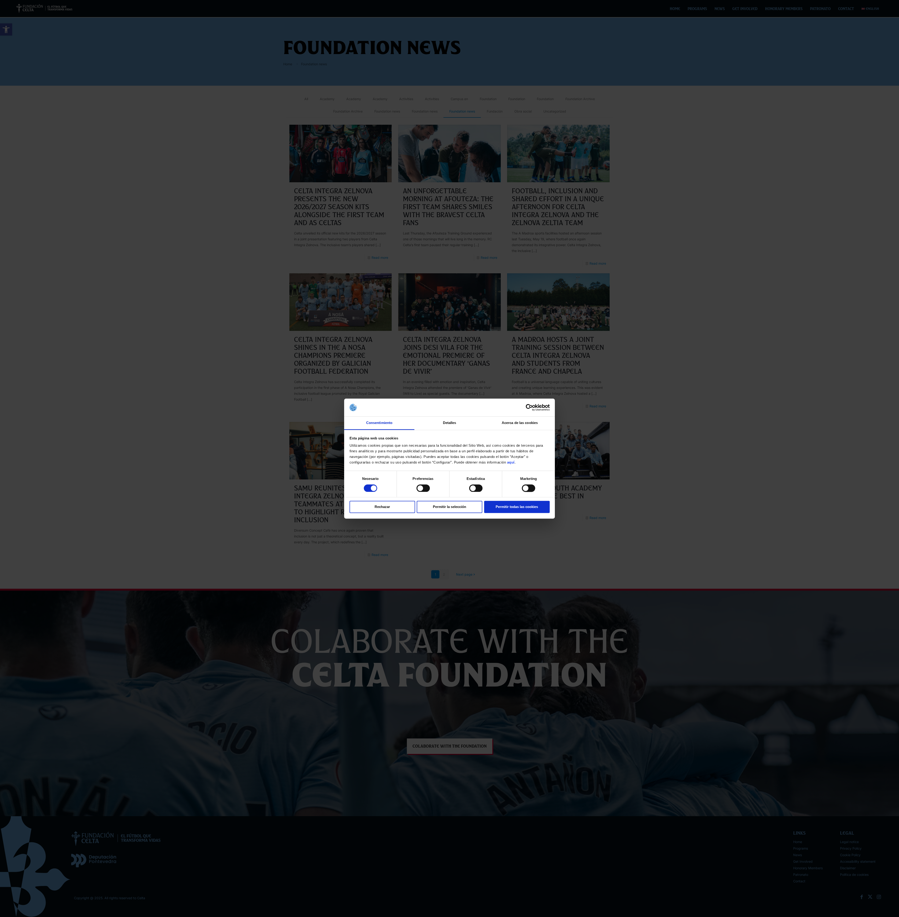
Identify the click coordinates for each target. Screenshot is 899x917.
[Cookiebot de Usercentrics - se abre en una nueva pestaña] (529, 407)
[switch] (423, 488)
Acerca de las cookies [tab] (520, 423)
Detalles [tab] (449, 423)
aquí (511, 462)
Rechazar (382, 507)
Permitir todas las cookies (517, 507)
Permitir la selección (449, 507)
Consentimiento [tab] (379, 423)
